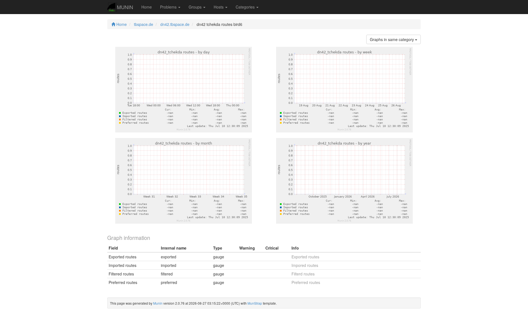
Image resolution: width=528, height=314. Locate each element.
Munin (158, 303)
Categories (246, 7)
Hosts (219, 7)
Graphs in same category (392, 39)
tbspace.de (143, 24)
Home (146, 7)
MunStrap (255, 303)
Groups (196, 7)
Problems (169, 7)
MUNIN (125, 6)
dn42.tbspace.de (174, 24)
